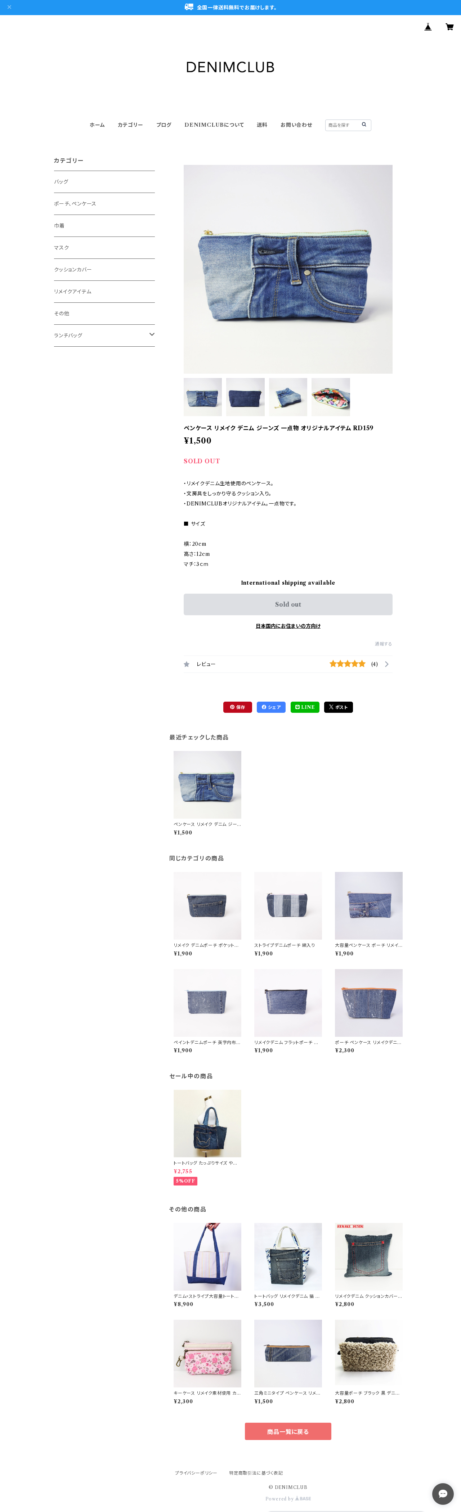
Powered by (280, 1499)
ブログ (163, 125)
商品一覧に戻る (288, 1431)
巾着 (59, 225)
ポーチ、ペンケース (75, 204)
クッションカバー (73, 269)
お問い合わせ (296, 125)
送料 (262, 125)
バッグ (61, 182)
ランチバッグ (68, 335)
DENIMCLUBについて (214, 125)
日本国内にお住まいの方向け (288, 626)
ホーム (97, 125)
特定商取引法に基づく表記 (256, 1473)
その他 (61, 313)
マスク (61, 247)
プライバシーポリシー (196, 1473)
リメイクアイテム (72, 291)
